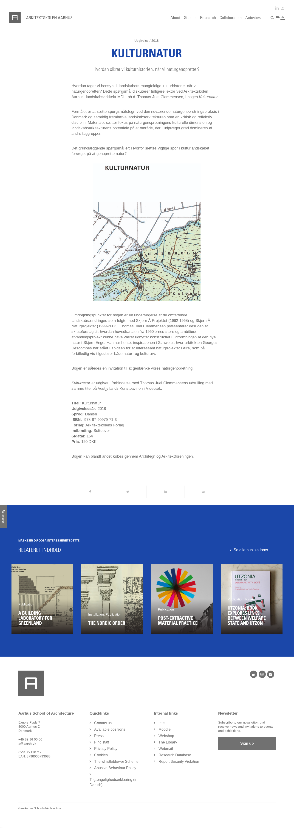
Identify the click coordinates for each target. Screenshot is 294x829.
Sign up (247, 743)
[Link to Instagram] (282, 8)
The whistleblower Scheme (116, 761)
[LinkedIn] (253, 674)
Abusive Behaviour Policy (115, 768)
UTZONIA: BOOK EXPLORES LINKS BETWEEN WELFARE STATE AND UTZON (247, 615)
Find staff (101, 742)
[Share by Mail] (203, 492)
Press (99, 736)
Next (276, 599)
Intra (162, 723)
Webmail (165, 749)
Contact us (103, 723)
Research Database (174, 755)
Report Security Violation (178, 761)
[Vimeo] (270, 674)
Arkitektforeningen (177, 456)
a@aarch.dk (27, 743)
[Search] (272, 18)
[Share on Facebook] (90, 492)
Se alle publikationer (251, 550)
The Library (167, 742)
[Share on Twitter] (128, 492)
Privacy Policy (105, 749)
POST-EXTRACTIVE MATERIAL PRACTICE (178, 621)
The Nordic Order (106, 623)
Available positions (109, 729)
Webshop (166, 736)
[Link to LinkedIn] (277, 8)
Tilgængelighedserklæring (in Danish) (113, 782)
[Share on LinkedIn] (165, 492)
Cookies (101, 755)
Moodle (164, 729)
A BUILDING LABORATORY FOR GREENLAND (35, 618)
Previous (18, 599)
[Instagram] (262, 674)
